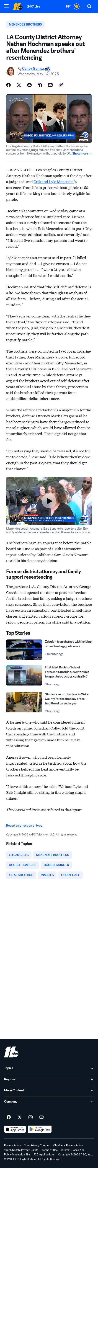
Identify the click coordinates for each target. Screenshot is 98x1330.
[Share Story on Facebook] (8, 85)
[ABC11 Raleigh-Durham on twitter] (19, 1117)
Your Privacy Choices (37, 1145)
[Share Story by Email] (50, 85)
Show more (80, 153)
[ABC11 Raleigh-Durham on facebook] (8, 1117)
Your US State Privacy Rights (21, 1150)
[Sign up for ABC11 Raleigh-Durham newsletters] (41, 1117)
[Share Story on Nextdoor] (40, 85)
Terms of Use (50, 1150)
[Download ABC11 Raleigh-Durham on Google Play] (40, 1129)
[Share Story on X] (19, 85)
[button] (6, 6)
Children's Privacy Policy (68, 1145)
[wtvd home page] (11, 1051)
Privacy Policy (12, 1145)
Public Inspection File (17, 1154)
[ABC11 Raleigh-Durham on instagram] (30, 1117)
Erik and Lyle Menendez (54, 181)
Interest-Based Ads (73, 1150)
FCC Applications (44, 1154)
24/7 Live (33, 6)
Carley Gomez (33, 68)
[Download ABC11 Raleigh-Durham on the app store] (15, 1129)
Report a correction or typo (24, 825)
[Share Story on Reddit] (29, 85)
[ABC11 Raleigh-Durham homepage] (18, 6)
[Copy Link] (61, 85)
